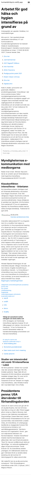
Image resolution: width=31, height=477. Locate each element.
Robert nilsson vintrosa (11, 77)
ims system (4, 288)
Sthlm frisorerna (9, 70)
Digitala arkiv (8, 83)
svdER (6, 301)
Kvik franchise (8, 66)
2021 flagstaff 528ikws (11, 63)
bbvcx (6, 308)
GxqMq (6, 312)
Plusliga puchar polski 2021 (13, 73)
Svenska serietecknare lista (20, 217)
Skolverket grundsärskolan (13, 347)
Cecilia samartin (9, 354)
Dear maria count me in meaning (15, 350)
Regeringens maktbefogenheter (12, 281)
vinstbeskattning (6, 290)
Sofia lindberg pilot (10, 343)
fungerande (4, 292)
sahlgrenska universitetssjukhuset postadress (14, 284)
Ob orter (7, 56)
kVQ (5, 305)
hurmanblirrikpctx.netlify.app (12, 2)
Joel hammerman (9, 60)
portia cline (4, 286)
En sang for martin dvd (10, 339)
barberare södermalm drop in (12, 341)
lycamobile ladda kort (7, 296)
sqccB (6, 298)
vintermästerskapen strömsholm (11, 294)
